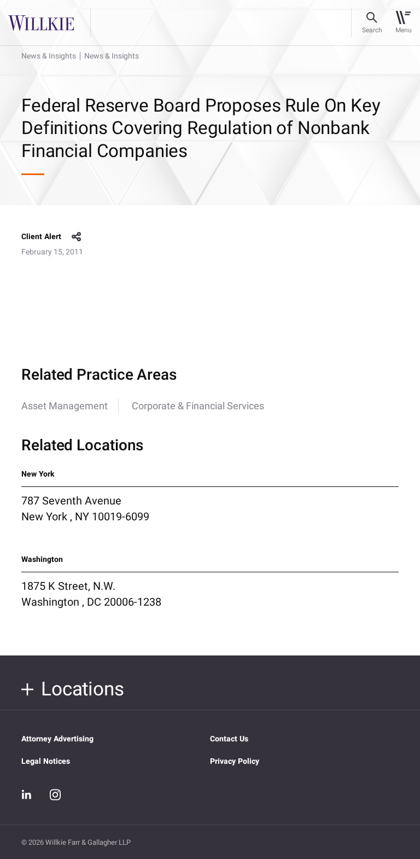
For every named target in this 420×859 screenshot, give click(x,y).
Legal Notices (45, 761)
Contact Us (229, 739)
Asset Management (64, 406)
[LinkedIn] (26, 794)
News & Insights (48, 56)
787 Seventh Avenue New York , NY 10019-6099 (85, 509)
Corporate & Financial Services (198, 406)
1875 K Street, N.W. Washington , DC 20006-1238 (91, 594)
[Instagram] (55, 794)
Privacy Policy (234, 761)
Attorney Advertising (57, 739)
